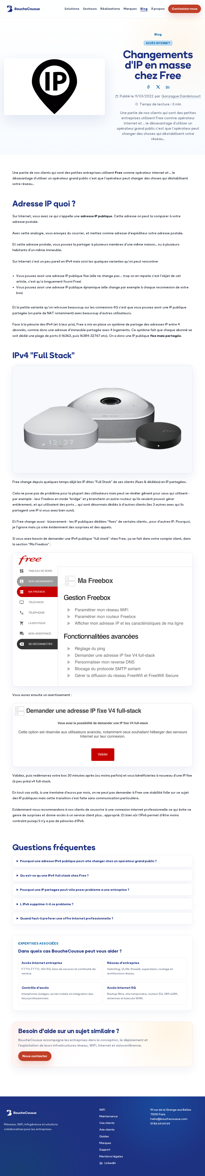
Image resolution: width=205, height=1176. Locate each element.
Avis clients (107, 1129)
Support (104, 1149)
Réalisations (110, 9)
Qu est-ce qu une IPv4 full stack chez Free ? (54, 875)
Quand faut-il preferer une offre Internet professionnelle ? (66, 918)
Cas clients (107, 1123)
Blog (144, 9)
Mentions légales (111, 1156)
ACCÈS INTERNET (158, 43)
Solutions (71, 9)
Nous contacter (34, 1056)
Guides (104, 1136)
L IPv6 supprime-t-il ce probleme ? (46, 904)
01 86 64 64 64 (160, 1123)
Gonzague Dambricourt (181, 96)
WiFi (102, 1109)
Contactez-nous (184, 9)
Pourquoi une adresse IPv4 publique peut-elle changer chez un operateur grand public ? (88, 861)
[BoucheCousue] (23, 9)
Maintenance (108, 1116)
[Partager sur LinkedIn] (167, 86)
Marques (130, 9)
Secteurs (90, 9)
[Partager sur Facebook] (148, 86)
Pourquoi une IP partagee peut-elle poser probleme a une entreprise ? (74, 889)
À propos (158, 9)
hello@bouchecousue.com (168, 1119)
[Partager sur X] (158, 86)
